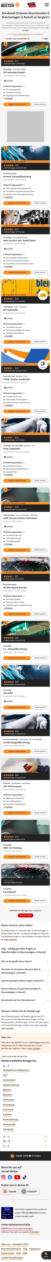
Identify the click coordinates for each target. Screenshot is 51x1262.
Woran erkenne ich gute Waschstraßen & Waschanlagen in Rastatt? (25, 991)
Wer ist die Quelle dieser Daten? (25, 961)
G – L (25, 1137)
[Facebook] (10, 1177)
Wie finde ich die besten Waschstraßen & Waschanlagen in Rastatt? (25, 971)
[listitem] (16, 1070)
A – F (24, 1066)
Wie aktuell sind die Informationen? (25, 1000)
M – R (25, 1141)
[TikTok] (24, 1177)
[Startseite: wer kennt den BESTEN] (10, 4)
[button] (46, 1255)
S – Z (25, 1146)
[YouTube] (17, 1177)
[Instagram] (3, 1177)
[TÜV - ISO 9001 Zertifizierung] (7, 1213)
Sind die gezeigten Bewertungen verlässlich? (25, 981)
